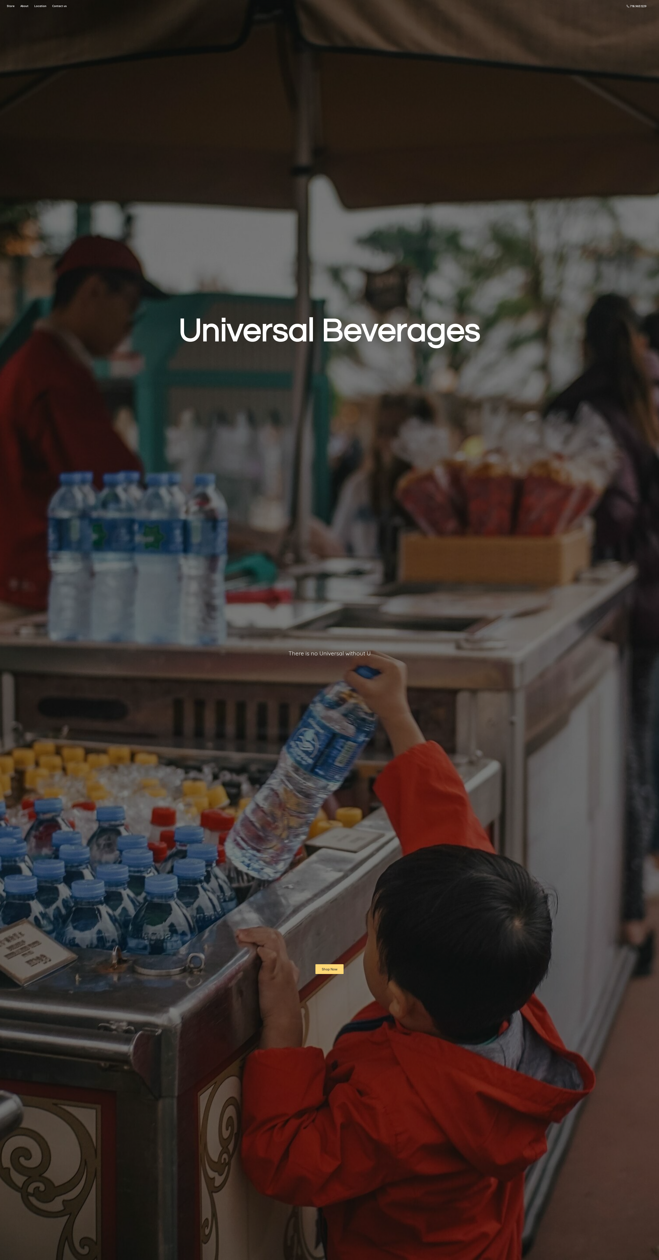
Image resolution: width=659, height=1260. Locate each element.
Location (40, 6)
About (24, 6)
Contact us (59, 6)
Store (11, 6)
